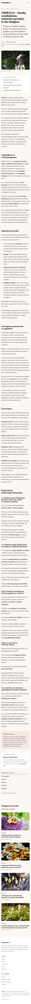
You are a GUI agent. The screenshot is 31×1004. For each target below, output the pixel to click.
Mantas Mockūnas (11, 42)
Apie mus (3, 977)
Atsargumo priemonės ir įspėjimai (12, 85)
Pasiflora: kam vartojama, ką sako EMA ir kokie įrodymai (11, 836)
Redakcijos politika (6, 979)
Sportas (3, 966)
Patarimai (3, 969)
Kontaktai (3, 984)
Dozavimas (6, 88)
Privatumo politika (5, 982)
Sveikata (3, 961)
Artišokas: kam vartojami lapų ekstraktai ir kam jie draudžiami (12, 896)
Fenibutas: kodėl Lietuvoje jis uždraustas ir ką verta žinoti (11, 866)
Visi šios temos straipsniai (9, 793)
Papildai (3, 832)
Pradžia (3, 8)
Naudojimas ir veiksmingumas (11, 80)
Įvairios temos (5, 964)
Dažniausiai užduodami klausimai (12, 90)
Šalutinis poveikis (7, 82)
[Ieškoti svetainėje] (23, 2)
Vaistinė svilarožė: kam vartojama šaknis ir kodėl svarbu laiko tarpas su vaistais (15, 927)
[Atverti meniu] (28, 2)
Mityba (7, 8)
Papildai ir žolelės (15, 8)
